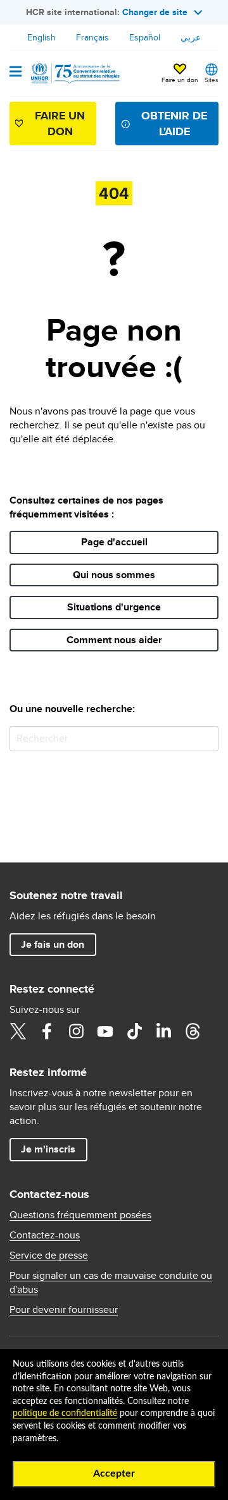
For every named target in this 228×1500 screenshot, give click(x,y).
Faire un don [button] (180, 79)
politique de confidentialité (65, 1413)
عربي (190, 37)
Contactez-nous (45, 1235)
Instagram (76, 1031)
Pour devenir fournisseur (64, 1310)
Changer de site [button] (154, 12)
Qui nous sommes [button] (114, 574)
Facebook (47, 1031)
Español (144, 37)
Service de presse (49, 1255)
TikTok (134, 1031)
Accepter (114, 1473)
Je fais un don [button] (52, 944)
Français (92, 37)
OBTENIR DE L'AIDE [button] (174, 123)
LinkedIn (163, 1031)
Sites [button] (211, 79)
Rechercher (206, 738)
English (41, 37)
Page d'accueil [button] (114, 542)
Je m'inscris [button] (48, 1149)
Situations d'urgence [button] (114, 607)
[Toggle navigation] (16, 72)
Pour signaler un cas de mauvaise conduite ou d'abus (111, 1283)
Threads (192, 1031)
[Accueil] (74, 73)
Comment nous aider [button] (114, 639)
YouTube (105, 1031)
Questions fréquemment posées (80, 1215)
